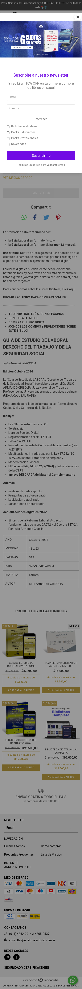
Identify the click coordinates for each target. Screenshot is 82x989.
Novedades (18, 144)
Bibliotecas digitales (24, 126)
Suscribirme (41, 155)
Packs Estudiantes (23, 132)
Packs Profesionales (24, 138)
